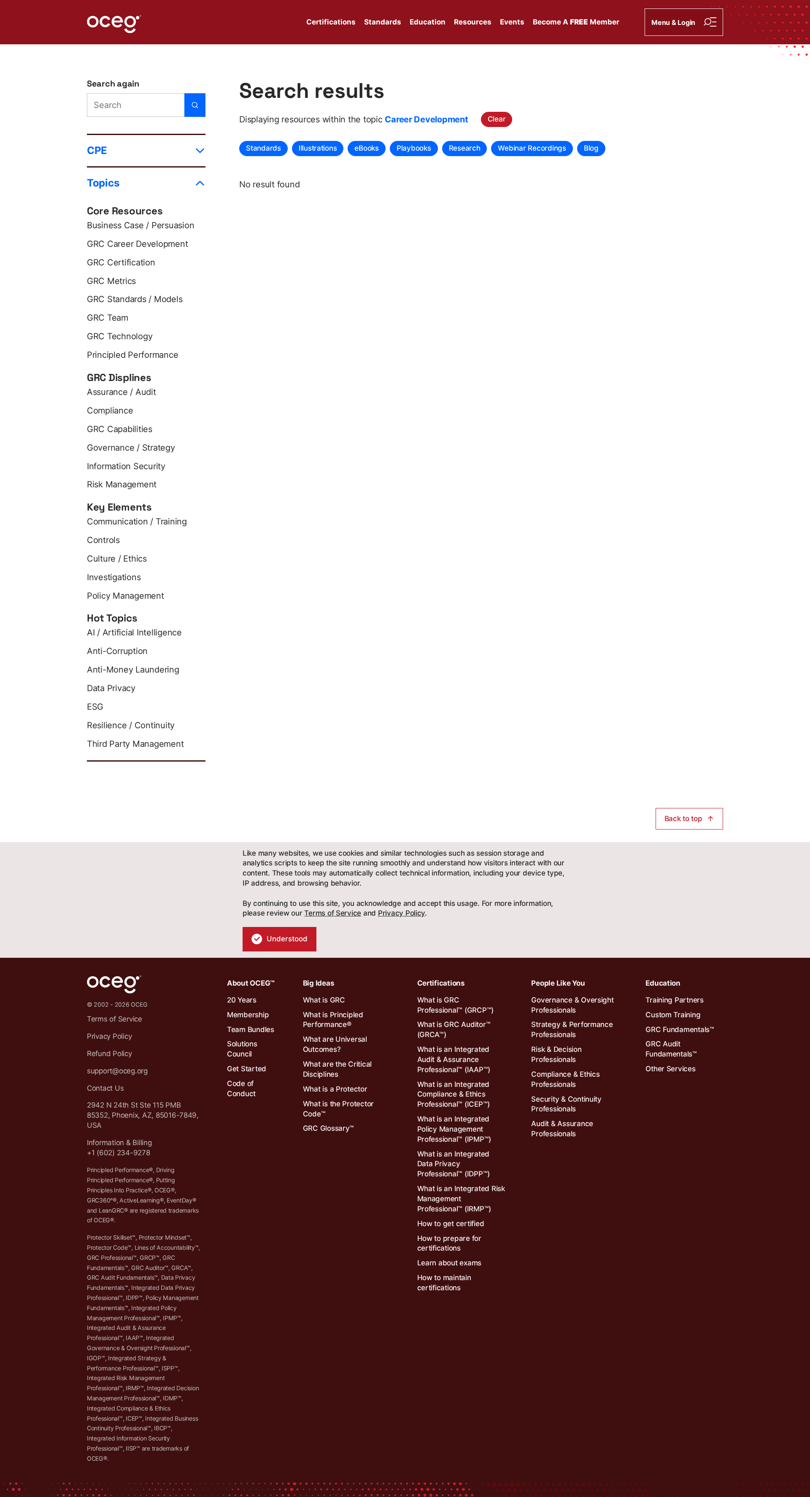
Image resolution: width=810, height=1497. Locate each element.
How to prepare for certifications (449, 1243)
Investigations (113, 577)
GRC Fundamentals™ (679, 1029)
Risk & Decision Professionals (556, 1054)
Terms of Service (332, 913)
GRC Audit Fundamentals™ (671, 1049)
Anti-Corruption (117, 651)
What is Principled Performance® (333, 1020)
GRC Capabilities (119, 429)
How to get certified (450, 1223)
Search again (113, 83)
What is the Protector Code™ (338, 1109)
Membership (248, 1015)
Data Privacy (111, 688)
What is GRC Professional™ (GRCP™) (455, 1005)
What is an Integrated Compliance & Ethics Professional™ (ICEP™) (453, 1094)
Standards (382, 22)
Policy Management (125, 596)
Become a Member (576, 22)
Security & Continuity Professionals (566, 1104)
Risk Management (122, 484)
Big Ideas (319, 983)
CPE (97, 150)
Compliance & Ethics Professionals (565, 1079)
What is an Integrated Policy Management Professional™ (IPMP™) (454, 1129)
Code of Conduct (241, 1088)
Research (465, 148)
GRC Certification (121, 262)
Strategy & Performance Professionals (572, 1029)
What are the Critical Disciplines (337, 1069)
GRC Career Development (137, 244)
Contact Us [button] (105, 1088)
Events (512, 22)
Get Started (246, 1069)
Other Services (670, 1069)
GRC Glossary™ (328, 1128)
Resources (472, 22)
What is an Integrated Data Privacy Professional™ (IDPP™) (453, 1164)
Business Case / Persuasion (140, 225)
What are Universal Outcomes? (335, 1044)
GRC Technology (119, 336)
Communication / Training (137, 521)
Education (428, 22)
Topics (103, 183)
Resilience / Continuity (131, 725)
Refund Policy (109, 1053)
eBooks (366, 148)
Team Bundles (250, 1029)
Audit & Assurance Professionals (562, 1128)
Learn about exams (449, 1263)
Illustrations (318, 148)
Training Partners (674, 1000)
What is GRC (324, 1000)
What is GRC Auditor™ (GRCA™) (454, 1029)
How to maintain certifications (444, 1282)
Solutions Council (242, 1049)
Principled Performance (132, 355)
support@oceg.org (117, 1071)
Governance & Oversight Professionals (572, 1005)
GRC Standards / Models (134, 299)
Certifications (331, 22)
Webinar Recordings (532, 148)
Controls (103, 540)
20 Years (241, 1000)
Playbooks (414, 148)
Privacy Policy (401, 913)
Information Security (126, 466)
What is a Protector (335, 1089)
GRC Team (107, 318)
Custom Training (672, 1015)
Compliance (110, 410)
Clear (497, 119)
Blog (591, 148)
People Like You (558, 983)
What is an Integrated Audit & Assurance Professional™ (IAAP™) (454, 1059)
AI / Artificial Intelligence (134, 632)
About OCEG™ (251, 983)
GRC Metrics (111, 281)
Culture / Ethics (117, 559)
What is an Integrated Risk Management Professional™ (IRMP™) (461, 1198)
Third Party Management (135, 744)
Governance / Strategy (131, 448)
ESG (95, 707)
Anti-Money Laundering (133, 670)
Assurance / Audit (121, 392)
